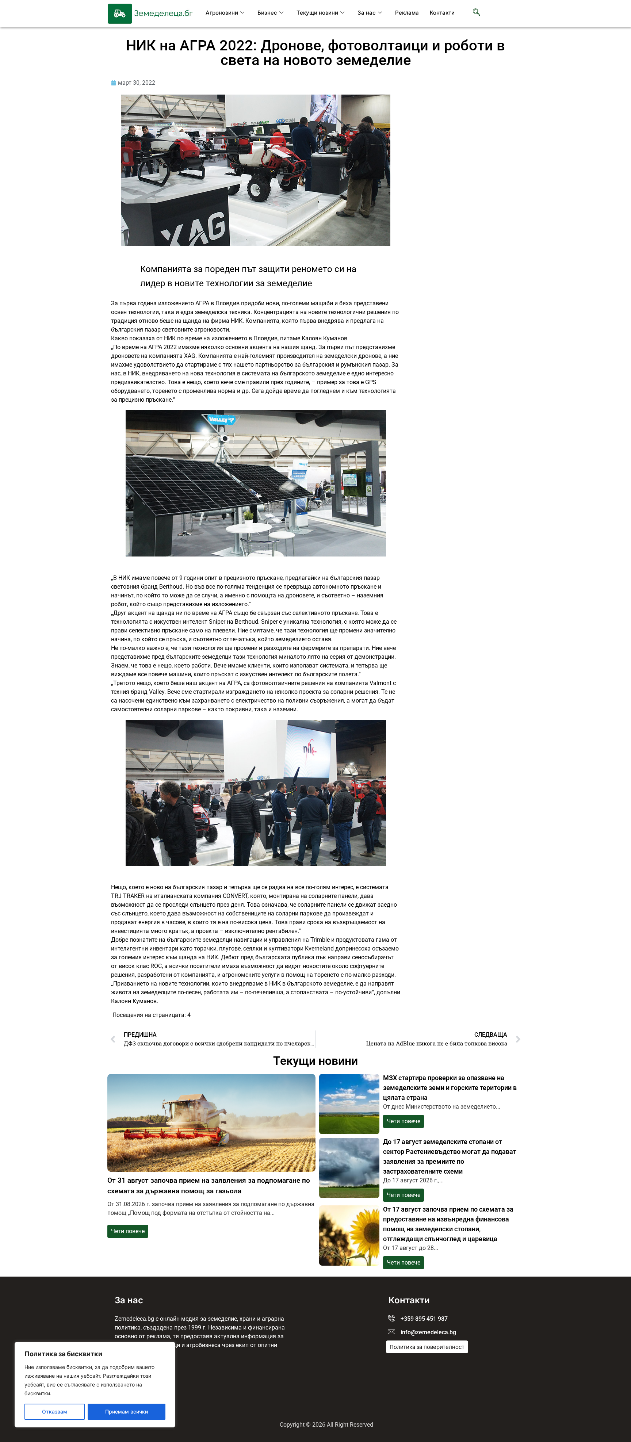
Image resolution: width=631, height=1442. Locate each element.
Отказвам (54, 1411)
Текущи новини (317, 12)
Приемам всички (126, 1411)
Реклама (407, 12)
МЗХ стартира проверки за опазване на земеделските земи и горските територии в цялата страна (450, 1087)
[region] (95, 1384)
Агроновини (222, 12)
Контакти (442, 12)
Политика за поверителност (427, 1346)
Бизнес (267, 12)
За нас (366, 12)
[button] (476, 12)
